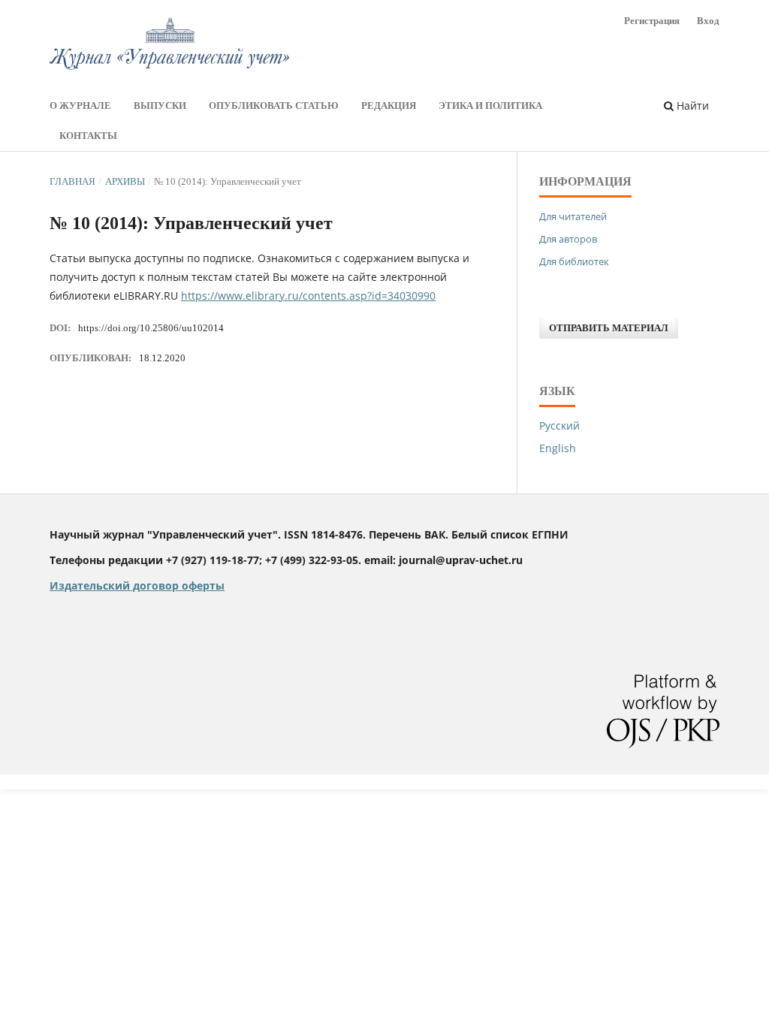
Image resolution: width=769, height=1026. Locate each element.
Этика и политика (490, 105)
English (557, 448)
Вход (708, 20)
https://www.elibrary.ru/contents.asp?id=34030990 (308, 295)
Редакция (388, 105)
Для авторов (568, 239)
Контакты (88, 135)
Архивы (125, 181)
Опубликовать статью (274, 105)
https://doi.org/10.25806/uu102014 (151, 327)
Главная (72, 181)
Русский (559, 425)
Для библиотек (574, 261)
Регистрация (652, 20)
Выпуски (160, 105)
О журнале (80, 105)
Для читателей (573, 216)
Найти (691, 105)
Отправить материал (608, 327)
